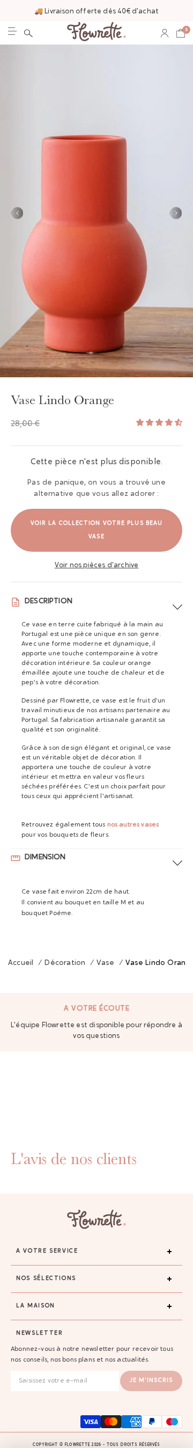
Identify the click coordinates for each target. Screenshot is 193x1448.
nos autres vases (133, 825)
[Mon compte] (164, 33)
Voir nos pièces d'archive (97, 565)
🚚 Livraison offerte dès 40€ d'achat (96, 11)
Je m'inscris (151, 1381)
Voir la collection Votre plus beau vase (96, 530)
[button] (28, 33)
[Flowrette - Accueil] (96, 33)
